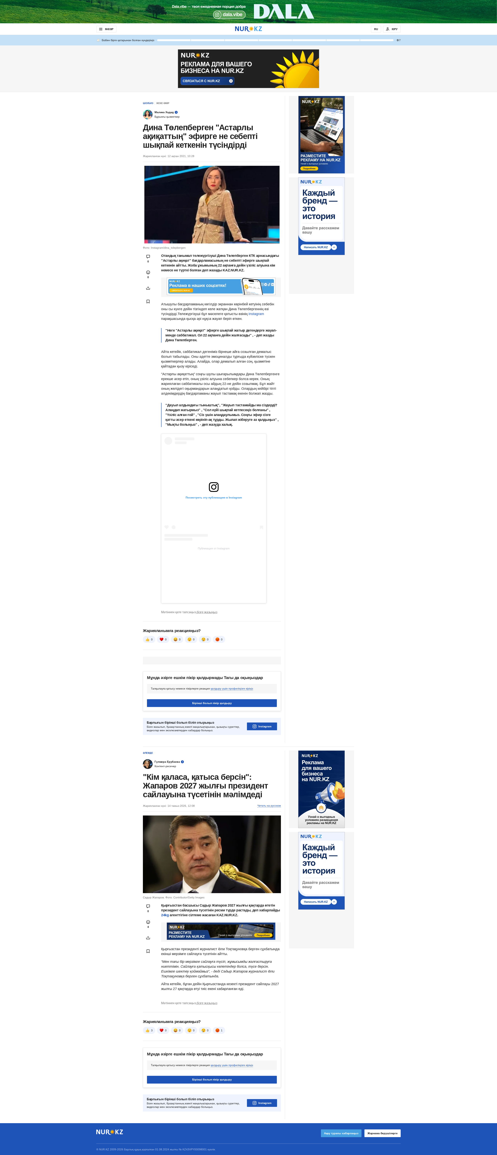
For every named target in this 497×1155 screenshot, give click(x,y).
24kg (165, 915)
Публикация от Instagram (214, 548)
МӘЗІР (109, 29)
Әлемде (148, 753)
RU (376, 29)
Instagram (256, 314)
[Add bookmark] (148, 301)
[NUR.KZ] (248, 29)
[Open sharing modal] (148, 288)
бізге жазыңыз (207, 612)
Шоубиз (148, 103)
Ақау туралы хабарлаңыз (341, 1133)
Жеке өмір (162, 103)
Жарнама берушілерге (383, 1133)
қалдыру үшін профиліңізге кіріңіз (232, 688)
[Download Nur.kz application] (248, 11)
